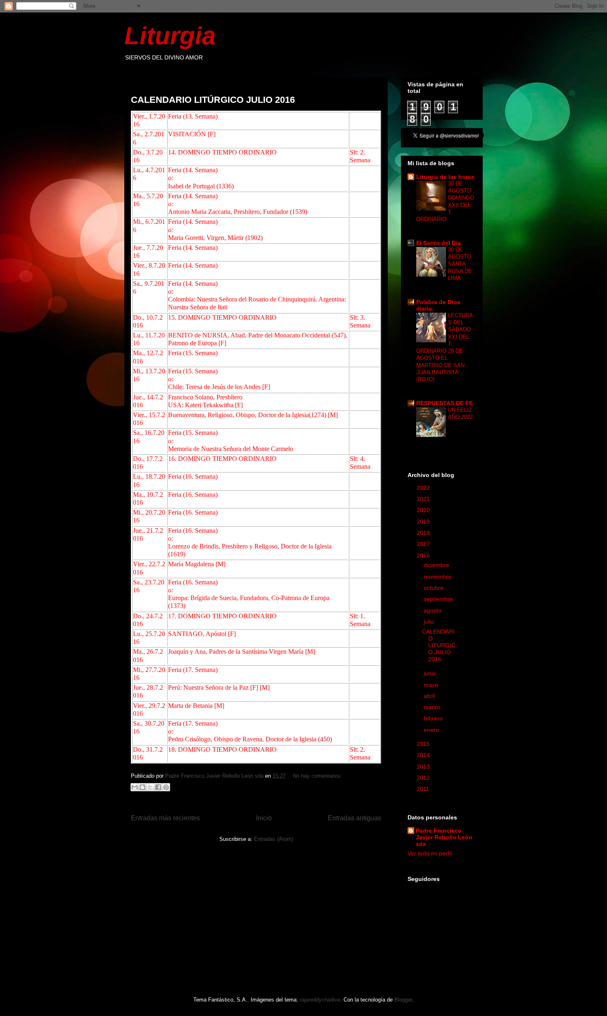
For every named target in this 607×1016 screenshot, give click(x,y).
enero (432, 729)
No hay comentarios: (317, 776)
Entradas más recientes (165, 817)
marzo (433, 707)
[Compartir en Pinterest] (166, 787)
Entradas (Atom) (273, 839)
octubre (434, 587)
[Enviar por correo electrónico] (134, 787)
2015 (424, 744)
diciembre (437, 565)
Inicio (264, 817)
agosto (433, 610)
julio (430, 621)
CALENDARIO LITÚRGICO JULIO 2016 (213, 100)
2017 (424, 544)
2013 (424, 766)
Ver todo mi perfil (430, 853)
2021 (424, 499)
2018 (424, 532)
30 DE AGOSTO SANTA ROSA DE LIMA (460, 264)
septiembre (439, 599)
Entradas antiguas (354, 817)
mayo (432, 684)
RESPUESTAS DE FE (444, 403)
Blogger (403, 1000)
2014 (424, 755)
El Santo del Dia (438, 243)
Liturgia (170, 36)
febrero (434, 718)
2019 (424, 521)
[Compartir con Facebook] (158, 787)
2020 (424, 510)
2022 (424, 487)
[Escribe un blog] (142, 787)
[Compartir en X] (150, 787)
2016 (424, 555)
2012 (424, 777)
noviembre (438, 576)
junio (431, 673)
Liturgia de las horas (445, 176)
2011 (424, 789)
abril (430, 696)
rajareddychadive (320, 1000)
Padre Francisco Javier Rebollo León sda (444, 837)
